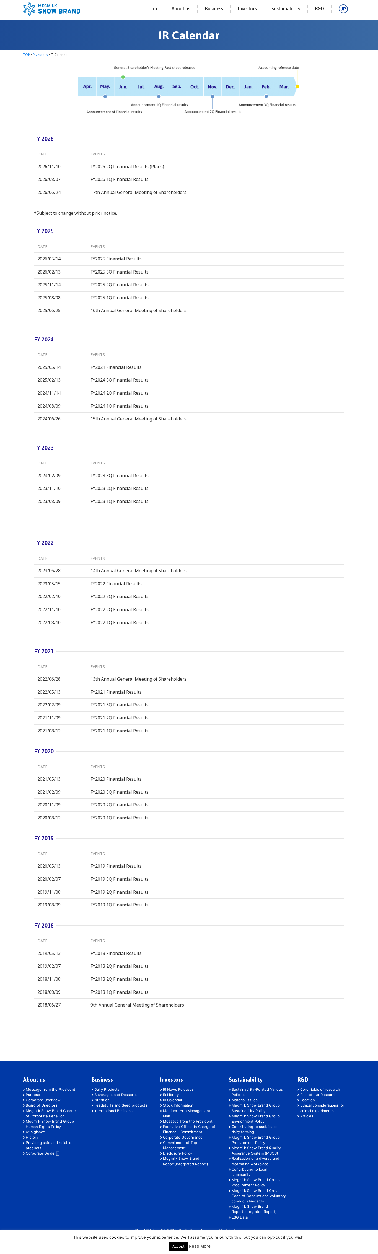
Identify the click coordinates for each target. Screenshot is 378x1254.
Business (214, 8)
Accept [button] (178, 1246)
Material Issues (245, 1100)
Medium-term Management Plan (186, 1113)
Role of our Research (318, 1094)
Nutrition (102, 1100)
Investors (247, 8)
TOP (26, 54)
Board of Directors (41, 1105)
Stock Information (178, 1105)
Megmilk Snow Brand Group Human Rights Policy (50, 1124)
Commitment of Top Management (180, 1145)
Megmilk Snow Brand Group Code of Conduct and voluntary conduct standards (259, 1195)
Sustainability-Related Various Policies (257, 1092)
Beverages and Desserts (115, 1094)
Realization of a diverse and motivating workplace (255, 1161)
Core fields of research (320, 1089)
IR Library (171, 1094)
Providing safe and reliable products (48, 1145)
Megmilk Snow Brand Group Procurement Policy (256, 1140)
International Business (113, 1111)
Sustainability (285, 8)
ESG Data (240, 1217)
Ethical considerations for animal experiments (322, 1108)
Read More (200, 1246)
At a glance (35, 1132)
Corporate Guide (41, 1153)
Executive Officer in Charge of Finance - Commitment (189, 1129)
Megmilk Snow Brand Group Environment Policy (256, 1118)
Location (307, 1100)
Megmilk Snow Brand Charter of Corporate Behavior (51, 1113)
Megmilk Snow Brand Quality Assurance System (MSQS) (256, 1150)
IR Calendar (172, 1100)
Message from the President (50, 1089)
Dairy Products (107, 1089)
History (32, 1137)
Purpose (33, 1094)
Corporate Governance (183, 1137)
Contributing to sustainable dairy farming (255, 1129)
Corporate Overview (43, 1100)
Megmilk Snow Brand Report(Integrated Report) (185, 1161)
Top (153, 8)
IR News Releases (178, 1089)
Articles (306, 1116)
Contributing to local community (249, 1172)
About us (181, 8)
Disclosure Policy (177, 1153)
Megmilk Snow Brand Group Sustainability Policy (256, 1108)
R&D (319, 8)
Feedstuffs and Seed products (120, 1105)
